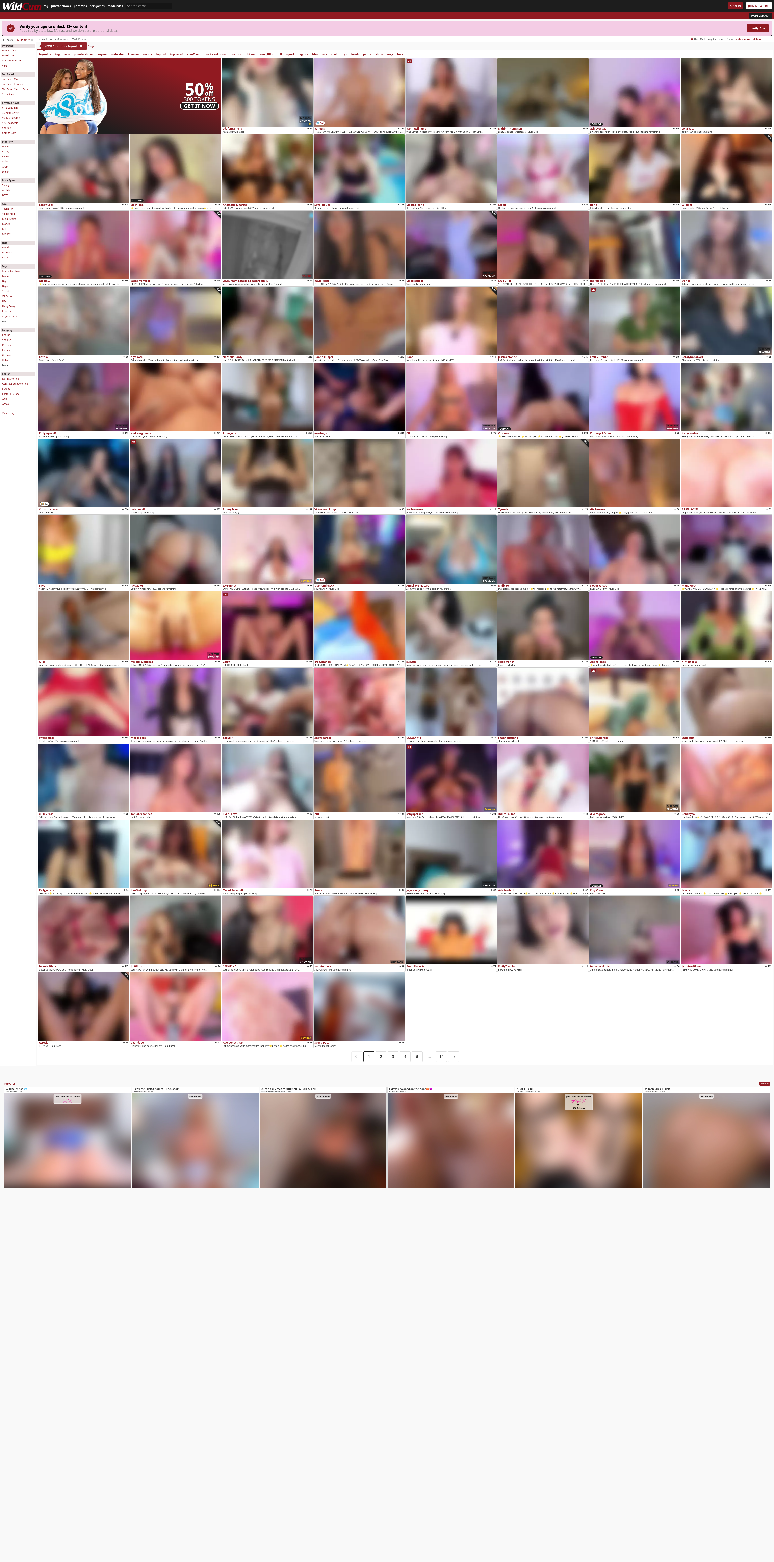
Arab (5, 166)
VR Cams (7, 296)
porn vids (80, 6)
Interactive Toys (11, 271)
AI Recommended (12, 60)
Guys (91, 46)
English (6, 335)
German (6, 355)
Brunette (7, 252)
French (6, 350)
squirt (290, 54)
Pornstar (7, 311)
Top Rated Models (12, 79)
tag (46, 6)
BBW (5, 195)
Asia (4, 399)
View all (764, 1083)
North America (10, 378)
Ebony (5, 151)
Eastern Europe (11, 394)
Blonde (6, 247)
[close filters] (32, 40)
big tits (303, 54)
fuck (400, 54)
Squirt (5, 291)
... (429, 1056)
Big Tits (6, 281)
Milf (4, 229)
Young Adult (9, 214)
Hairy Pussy (8, 306)
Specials (6, 128)
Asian (5, 161)
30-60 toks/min (10, 113)
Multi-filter (23, 40)
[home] (22, 6)
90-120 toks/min (11, 118)
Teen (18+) (8, 208)
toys (344, 54)
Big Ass (6, 286)
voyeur (102, 54)
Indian (5, 171)
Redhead (7, 257)
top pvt (161, 54)
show (379, 54)
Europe (6, 388)
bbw (315, 54)
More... (6, 321)
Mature (6, 224)
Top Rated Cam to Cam (15, 89)
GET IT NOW (199, 105)
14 (441, 1056)
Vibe (4, 65)
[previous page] (356, 1056)
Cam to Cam (9, 133)
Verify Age (758, 28)
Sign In (735, 6)
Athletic (6, 190)
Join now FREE (759, 6)
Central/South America (15, 383)
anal (334, 54)
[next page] (453, 1056)
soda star (117, 54)
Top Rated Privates (12, 84)
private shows (61, 6)
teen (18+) (266, 54)
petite (367, 54)
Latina (5, 156)
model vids (115, 6)
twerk (355, 54)
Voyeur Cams (9, 316)
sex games (97, 6)
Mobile (6, 276)
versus (147, 54)
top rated (176, 54)
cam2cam (194, 54)
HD (4, 301)
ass (324, 54)
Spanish (6, 340)
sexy (390, 54)
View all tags (8, 413)
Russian (6, 345)
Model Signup (760, 15)
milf (279, 54)
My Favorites (9, 50)
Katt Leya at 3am (746, 39)
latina (251, 54)
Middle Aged (9, 219)
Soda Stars (8, 94)
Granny (6, 234)
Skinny (5, 185)
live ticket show (216, 54)
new (67, 54)
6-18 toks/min (10, 107)
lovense (133, 54)
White (5, 146)
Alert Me (699, 39)
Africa (5, 404)
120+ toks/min (10, 123)
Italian (5, 360)
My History (8, 55)
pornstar (237, 54)
